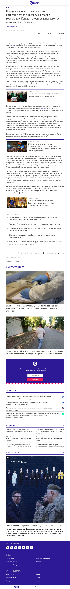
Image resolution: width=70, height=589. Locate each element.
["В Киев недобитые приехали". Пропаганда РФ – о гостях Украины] (35, 489)
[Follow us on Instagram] (19, 547)
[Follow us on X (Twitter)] (11, 547)
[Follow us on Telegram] (23, 547)
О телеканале (10, 558)
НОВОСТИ (11, 425)
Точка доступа (10, 574)
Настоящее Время (11, 26)
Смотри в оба (13, 452)
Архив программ (40, 565)
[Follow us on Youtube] (15, 547)
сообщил (43, 108)
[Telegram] (35, 587)
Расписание (39, 581)
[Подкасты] (31, 547)
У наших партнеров (11, 578)
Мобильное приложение (43, 558)
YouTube (38, 578)
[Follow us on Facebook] (7, 547)
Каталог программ (11, 562)
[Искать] (53, 587)
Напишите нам (40, 562)
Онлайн (38, 574)
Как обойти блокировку (13, 565)
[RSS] (27, 547)
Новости (9, 7)
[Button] (41, 34)
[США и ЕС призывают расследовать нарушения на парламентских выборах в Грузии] (17, 96)
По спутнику (9, 581)
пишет (14, 45)
